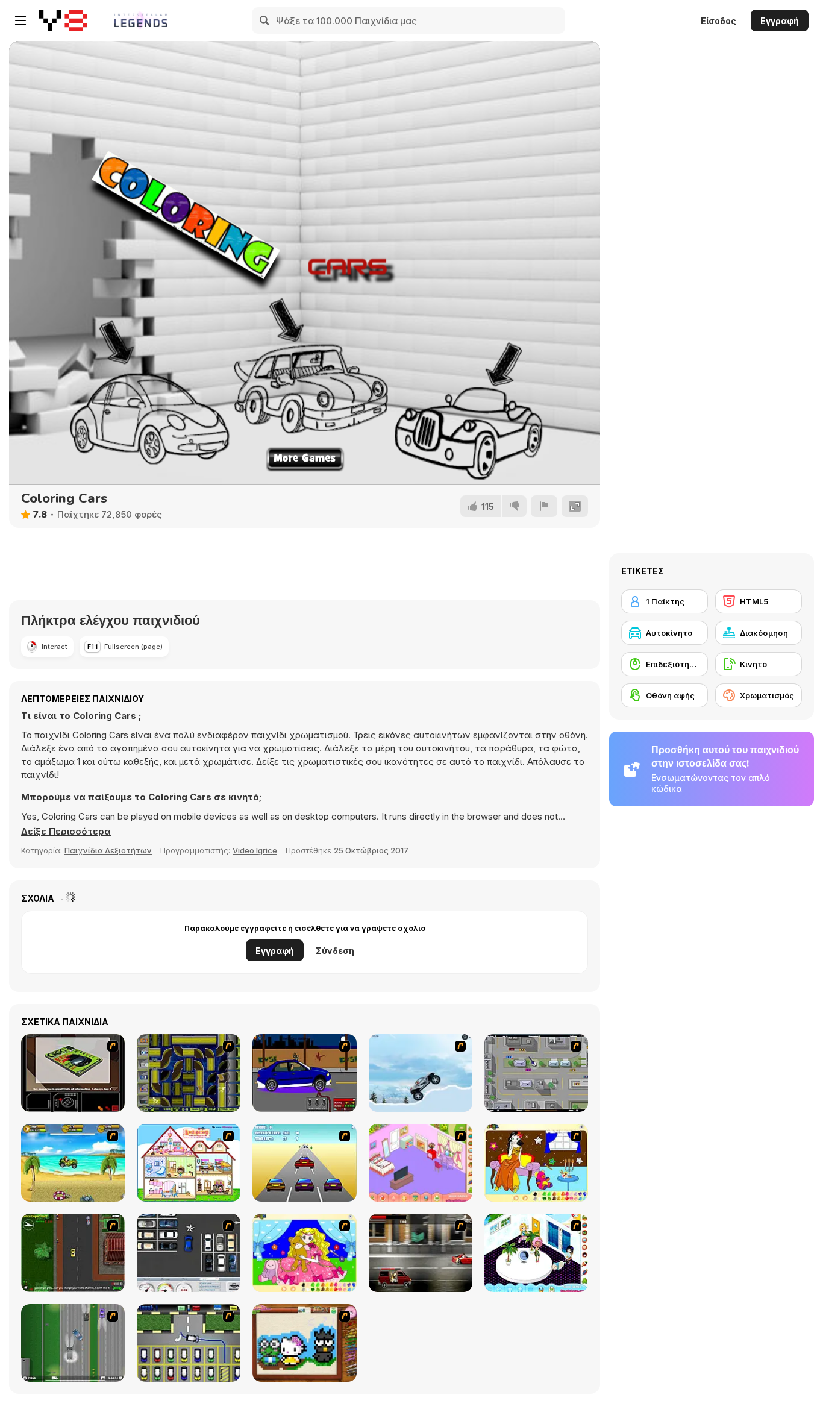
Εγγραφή (779, 21)
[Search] (265, 20)
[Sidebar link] (20, 20)
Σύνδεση (335, 951)
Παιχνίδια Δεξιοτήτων (108, 850)
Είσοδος (718, 21)
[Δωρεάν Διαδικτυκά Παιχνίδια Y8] (63, 20)
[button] (66, 831)
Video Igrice (255, 850)
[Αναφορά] (544, 506)
